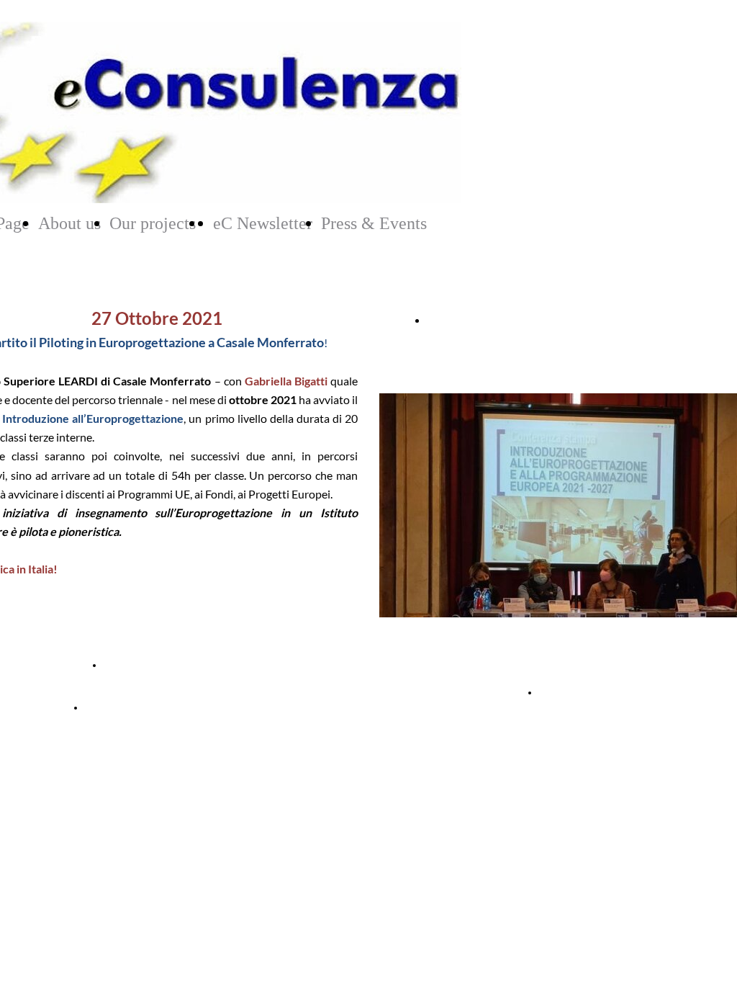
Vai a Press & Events (590, 692)
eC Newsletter (262, 223)
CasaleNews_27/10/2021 (159, 665)
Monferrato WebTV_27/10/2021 (156, 707)
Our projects (152, 223)
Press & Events (374, 223)
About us (69, 223)
